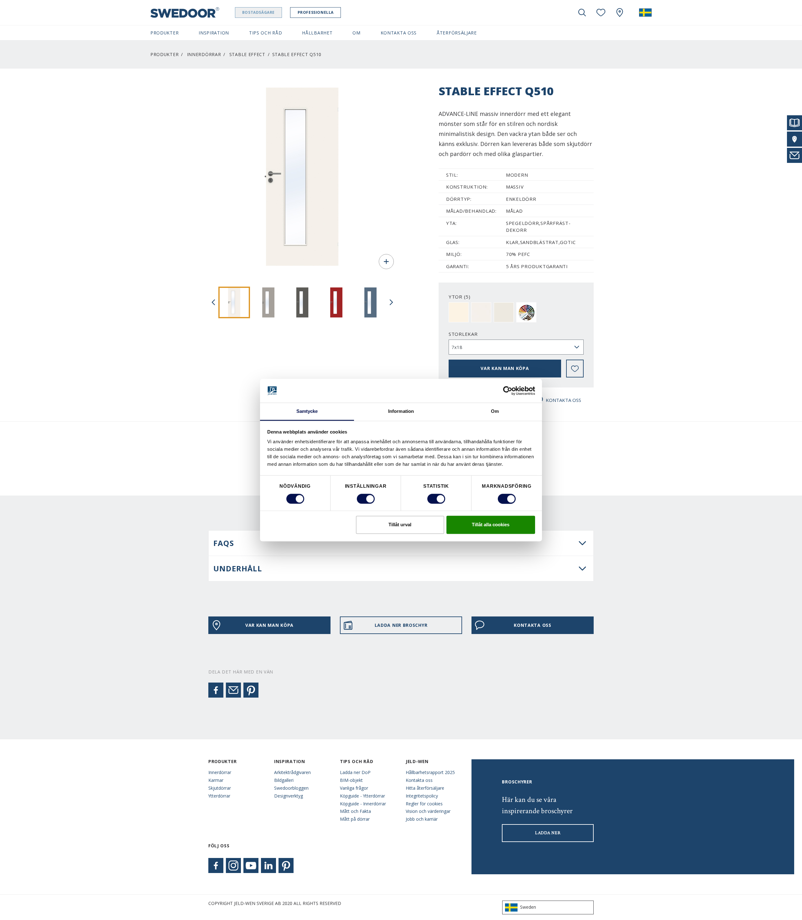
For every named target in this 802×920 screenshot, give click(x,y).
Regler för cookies (424, 804)
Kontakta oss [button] (399, 33)
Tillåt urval (399, 525)
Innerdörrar (204, 54)
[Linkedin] (268, 865)
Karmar (215, 780)
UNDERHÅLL (237, 568)
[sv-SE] (645, 12)
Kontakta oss (419, 780)
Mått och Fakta (355, 811)
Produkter (164, 54)
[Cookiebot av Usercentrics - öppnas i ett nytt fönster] (507, 390)
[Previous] (213, 302)
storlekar (463, 334)
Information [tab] (401, 411)
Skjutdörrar (219, 788)
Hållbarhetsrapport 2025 (430, 772)
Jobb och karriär (422, 819)
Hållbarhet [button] (317, 33)
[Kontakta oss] (794, 155)
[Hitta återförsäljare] (794, 139)
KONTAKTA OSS (563, 400)
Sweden (528, 907)
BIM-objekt (351, 780)
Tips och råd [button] (265, 33)
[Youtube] (250, 865)
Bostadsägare (258, 12)
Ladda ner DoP (355, 772)
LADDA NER (547, 833)
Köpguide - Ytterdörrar (362, 796)
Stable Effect (247, 54)
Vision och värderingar (428, 811)
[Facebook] (215, 690)
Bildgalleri (284, 780)
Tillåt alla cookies (490, 525)
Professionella (316, 12)
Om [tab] (495, 411)
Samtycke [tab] (307, 411)
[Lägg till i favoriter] (575, 369)
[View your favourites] (600, 12)
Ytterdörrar (219, 796)
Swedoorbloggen (291, 788)
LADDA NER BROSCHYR (401, 625)
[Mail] (233, 690)
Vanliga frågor (354, 788)
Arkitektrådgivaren (292, 772)
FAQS (223, 543)
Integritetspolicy (422, 796)
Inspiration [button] (214, 33)
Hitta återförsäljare (425, 788)
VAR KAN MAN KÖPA (505, 368)
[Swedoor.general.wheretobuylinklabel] (619, 12)
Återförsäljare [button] (457, 33)
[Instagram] (233, 865)
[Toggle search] (582, 12)
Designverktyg (288, 796)
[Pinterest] (250, 690)
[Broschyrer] (794, 122)
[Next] (391, 302)
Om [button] (356, 33)
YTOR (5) (460, 297)
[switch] (366, 499)
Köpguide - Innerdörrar (363, 804)
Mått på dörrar (355, 819)
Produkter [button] (164, 33)
